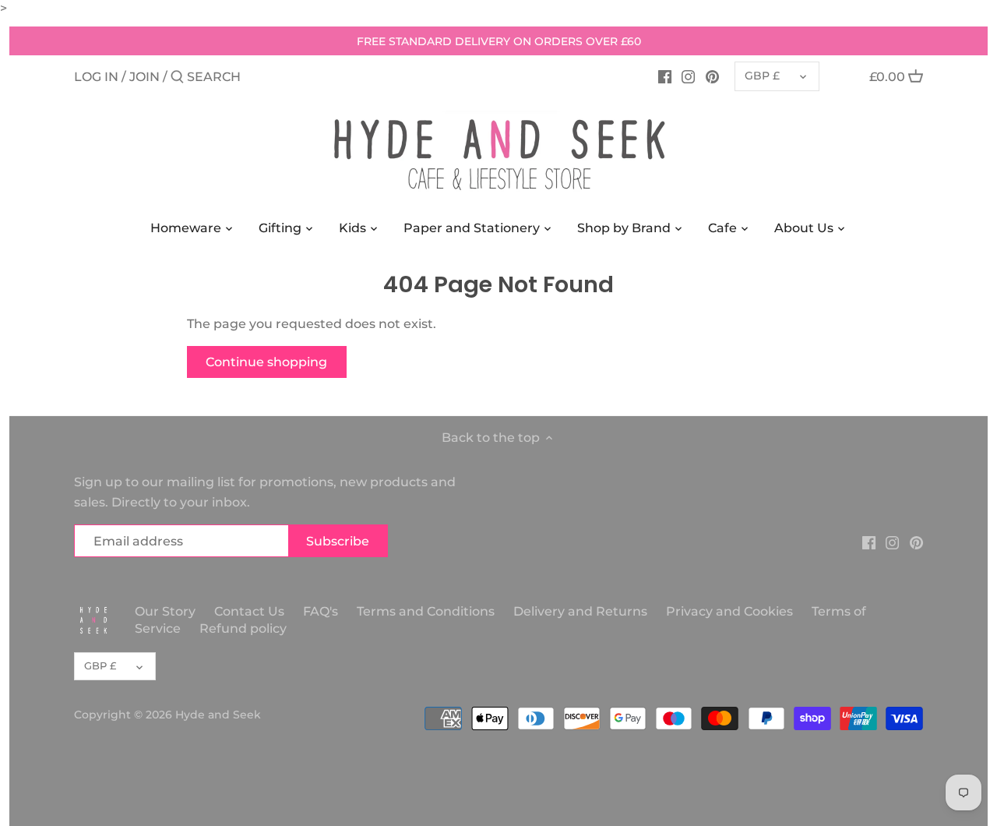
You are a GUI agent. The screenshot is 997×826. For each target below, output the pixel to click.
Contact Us (249, 611)
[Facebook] (664, 76)
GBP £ (762, 76)
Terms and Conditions (427, 611)
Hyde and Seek (218, 715)
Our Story (165, 611)
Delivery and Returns (581, 611)
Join (144, 76)
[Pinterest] (712, 76)
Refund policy (243, 628)
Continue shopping (266, 362)
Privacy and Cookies (729, 611)
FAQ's (320, 611)
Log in (96, 76)
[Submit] (177, 78)
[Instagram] (688, 76)
